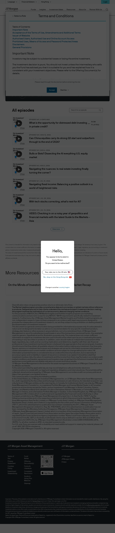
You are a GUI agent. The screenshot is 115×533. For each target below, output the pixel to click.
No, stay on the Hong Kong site (55, 277)
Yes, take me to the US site (56, 272)
